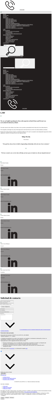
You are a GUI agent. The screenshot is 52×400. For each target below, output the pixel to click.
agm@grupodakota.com (5, 255)
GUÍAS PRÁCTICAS (10, 40)
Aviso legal (5, 386)
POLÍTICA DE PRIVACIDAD (9, 378)
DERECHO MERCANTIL (11, 21)
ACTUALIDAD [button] (6, 30)
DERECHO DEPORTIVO (11, 20)
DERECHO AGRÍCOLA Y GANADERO (14, 28)
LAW (4, 29)
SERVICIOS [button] (5, 17)
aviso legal (12, 348)
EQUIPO (5, 16)
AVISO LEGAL (6, 377)
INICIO (4, 14)
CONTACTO (6, 42)
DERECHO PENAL (10, 22)
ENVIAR (3, 373)
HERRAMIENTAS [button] (7, 34)
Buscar (2, 45)
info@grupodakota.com (5, 282)
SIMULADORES (9, 37)
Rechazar (12, 397)
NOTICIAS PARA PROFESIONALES (14, 33)
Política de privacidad (7, 387)
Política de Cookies (7, 388)
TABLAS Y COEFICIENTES (12, 39)
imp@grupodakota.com (5, 174)
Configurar (7, 397)
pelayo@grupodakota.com (6, 201)
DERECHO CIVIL (10, 18)
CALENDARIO (9, 32)
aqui (26, 348)
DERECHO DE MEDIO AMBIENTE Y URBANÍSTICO (17, 25)
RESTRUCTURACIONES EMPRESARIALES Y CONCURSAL (19, 24)
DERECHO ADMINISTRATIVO (13, 23)
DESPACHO (5, 15)
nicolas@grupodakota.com (6, 227)
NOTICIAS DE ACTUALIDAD (12, 31)
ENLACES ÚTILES (10, 41)
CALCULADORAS (10, 36)
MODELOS (8, 38)
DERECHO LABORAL (11, 26)
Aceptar (2, 397)
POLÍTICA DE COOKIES (8, 379)
